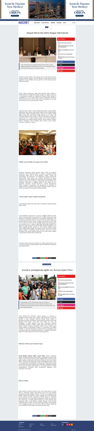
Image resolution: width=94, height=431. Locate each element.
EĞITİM (30, 426)
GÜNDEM (53, 22)
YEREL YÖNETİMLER (47, 264)
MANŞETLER (32, 20)
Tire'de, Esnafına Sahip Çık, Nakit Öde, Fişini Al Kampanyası (66, 46)
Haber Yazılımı (73, 429)
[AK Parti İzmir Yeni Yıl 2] (47, 9)
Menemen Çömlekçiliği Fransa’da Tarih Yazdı (66, 50)
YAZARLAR (21, 20)
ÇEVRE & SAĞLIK (21, 426)
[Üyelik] (75, 20)
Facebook (61, 62)
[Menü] (73, 23)
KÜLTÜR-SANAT (42, 425)
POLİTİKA (30, 425)
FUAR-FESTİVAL (45, 22)
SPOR (64, 22)
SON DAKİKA (27, 20)
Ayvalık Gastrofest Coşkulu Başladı (65, 54)
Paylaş (34, 258)
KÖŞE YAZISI (37, 22)
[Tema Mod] (75, 23)
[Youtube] (69, 424)
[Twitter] (65, 424)
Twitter (60, 65)
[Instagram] (67, 424)
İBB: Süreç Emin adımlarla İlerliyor (65, 42)
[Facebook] (63, 424)
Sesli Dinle (54, 258)
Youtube (61, 71)
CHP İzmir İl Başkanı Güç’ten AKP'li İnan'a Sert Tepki (66, 57)
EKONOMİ (59, 22)
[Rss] (72, 424)
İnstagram (61, 68)
